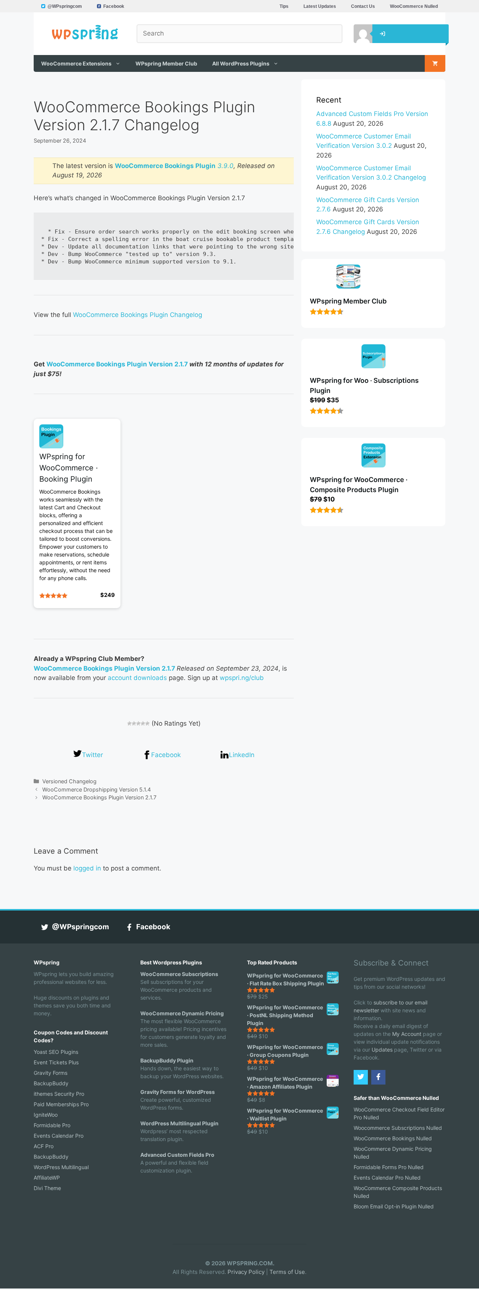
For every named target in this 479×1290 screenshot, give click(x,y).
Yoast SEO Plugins (56, 1052)
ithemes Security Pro (59, 1094)
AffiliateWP (47, 1177)
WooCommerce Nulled (414, 6)
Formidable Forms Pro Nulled (389, 1167)
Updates (382, 1049)
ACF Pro (44, 1146)
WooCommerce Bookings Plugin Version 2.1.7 (117, 364)
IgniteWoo (46, 1114)
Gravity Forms (50, 1073)
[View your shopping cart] (435, 63)
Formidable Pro (52, 1125)
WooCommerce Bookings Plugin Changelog (137, 314)
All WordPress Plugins (240, 63)
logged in (87, 868)
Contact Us (363, 6)
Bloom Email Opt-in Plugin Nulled (394, 1206)
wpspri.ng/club (242, 677)
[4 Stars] (143, 723)
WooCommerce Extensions (76, 63)
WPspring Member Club (166, 63)
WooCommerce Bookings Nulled (393, 1138)
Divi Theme (47, 1188)
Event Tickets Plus (56, 1062)
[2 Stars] (134, 723)
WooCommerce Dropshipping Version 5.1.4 (96, 789)
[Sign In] (357, 33)
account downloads (137, 677)
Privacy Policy (246, 1271)
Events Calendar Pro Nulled (387, 1177)
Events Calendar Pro (58, 1135)
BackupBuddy (51, 1083)
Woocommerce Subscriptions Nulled (398, 1128)
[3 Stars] (138, 723)
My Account (406, 1034)
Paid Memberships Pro (61, 1104)
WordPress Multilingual (61, 1167)
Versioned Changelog (69, 781)
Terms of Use (287, 1271)
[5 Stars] (147, 723)
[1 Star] (129, 723)
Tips (284, 6)
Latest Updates (319, 6)
